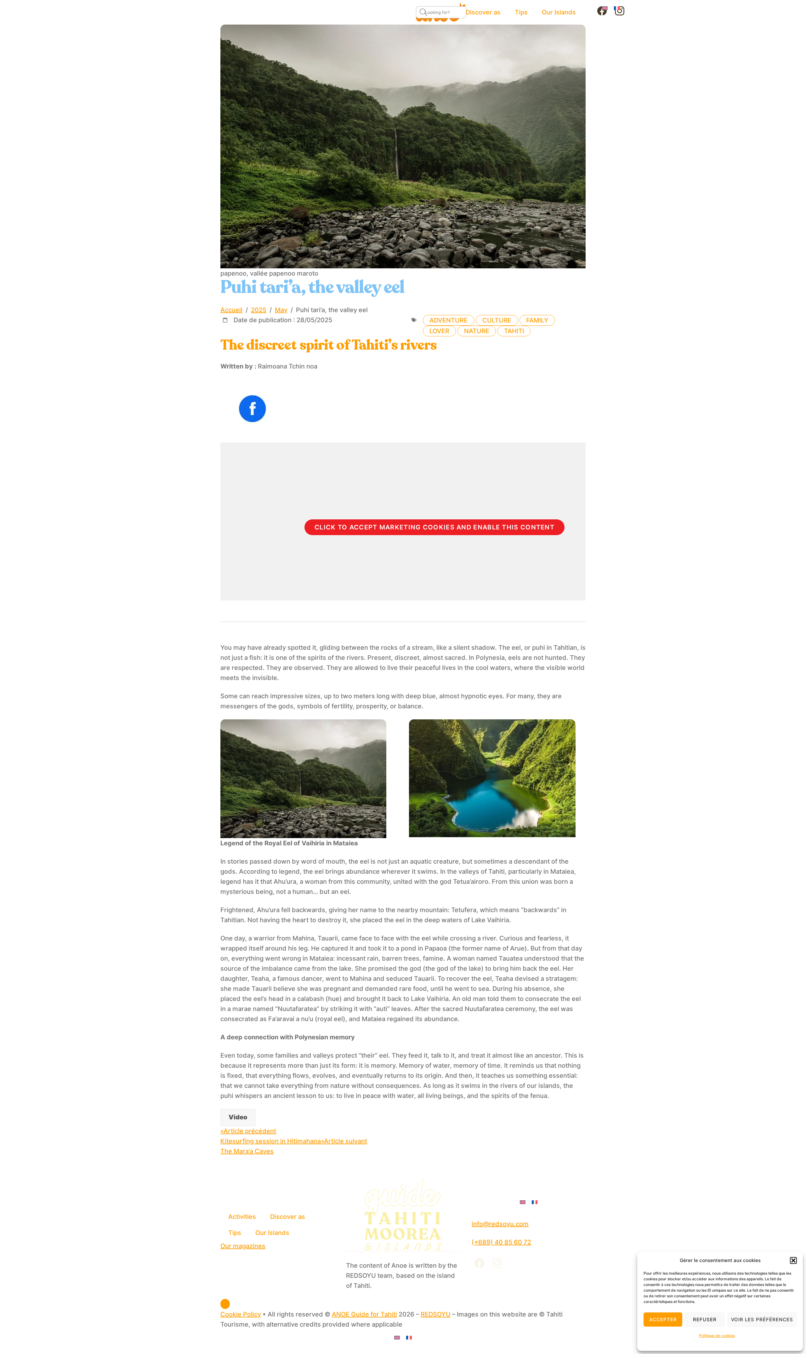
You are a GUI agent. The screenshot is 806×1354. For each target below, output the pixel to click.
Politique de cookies (717, 1335)
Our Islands (272, 1233)
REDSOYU (436, 1314)
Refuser (705, 1320)
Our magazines (242, 1246)
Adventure (448, 320)
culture (496, 320)
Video (238, 1117)
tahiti (514, 331)
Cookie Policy (240, 1314)
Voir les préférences (762, 1320)
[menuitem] (605, 8)
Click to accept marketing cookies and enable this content (434, 527)
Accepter (663, 1320)
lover (439, 331)
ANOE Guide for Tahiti (364, 1314)
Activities (242, 1216)
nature (476, 331)
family (537, 320)
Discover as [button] (287, 1216)
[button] (793, 1260)
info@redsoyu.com (500, 1224)
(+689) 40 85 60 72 (501, 1242)
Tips (234, 1233)
